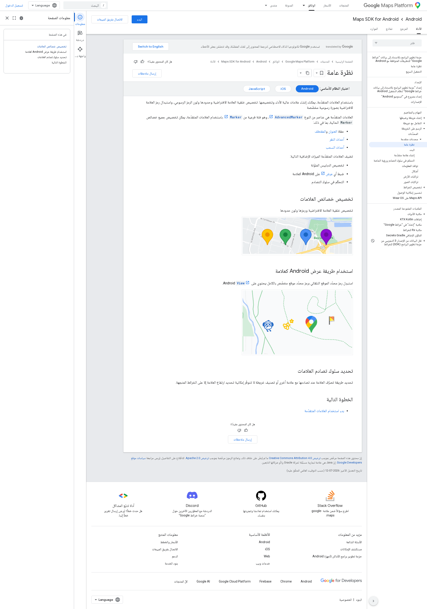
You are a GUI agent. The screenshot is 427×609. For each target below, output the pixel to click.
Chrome (286, 581)
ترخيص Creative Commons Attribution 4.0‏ (294, 458)
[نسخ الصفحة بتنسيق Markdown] (308, 73)
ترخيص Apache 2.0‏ (197, 458)
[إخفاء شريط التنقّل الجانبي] (373, 601)
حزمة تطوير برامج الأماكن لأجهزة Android (337, 556)
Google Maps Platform (299, 61)
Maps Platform (397, 5)
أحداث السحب (335, 147)
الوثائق (311, 5)
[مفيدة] (142, 61)
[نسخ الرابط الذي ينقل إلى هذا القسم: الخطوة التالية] (322, 400)
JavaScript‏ (257, 89)
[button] (398, 118)
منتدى (273, 5)
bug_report (21, 18)
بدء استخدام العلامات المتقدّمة (324, 411)
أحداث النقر (337, 139)
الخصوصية (345, 599)
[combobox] (85, 5)
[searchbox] (397, 43)
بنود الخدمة (171, 563)
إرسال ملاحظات (147, 73)
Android (414, 19)
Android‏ (307, 89)
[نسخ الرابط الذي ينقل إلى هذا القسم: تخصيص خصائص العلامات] (295, 199)
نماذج (389, 29)
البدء (139, 19)
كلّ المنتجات (181, 581)
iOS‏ (283, 89)
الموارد (374, 29)
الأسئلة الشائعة (354, 542)
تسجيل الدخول (14, 5)
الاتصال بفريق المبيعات (110, 19)
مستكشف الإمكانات (351, 549)
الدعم (175, 556)
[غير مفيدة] (135, 61)
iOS (267, 549)
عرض (329, 174)
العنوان (332, 131)
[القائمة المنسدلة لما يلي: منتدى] (264, 5)
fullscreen (14, 18)
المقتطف (320, 131)
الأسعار (327, 5)
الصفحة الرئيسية (344, 61)
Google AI (203, 581)
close (7, 18)
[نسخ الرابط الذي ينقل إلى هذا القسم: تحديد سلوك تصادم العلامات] (293, 371)
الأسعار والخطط (169, 542)
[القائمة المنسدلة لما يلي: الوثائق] (302, 5)
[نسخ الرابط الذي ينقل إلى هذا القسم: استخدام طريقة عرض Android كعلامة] (270, 271)
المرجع (404, 29)
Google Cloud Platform (235, 581)
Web (267, 556)
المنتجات (344, 5)
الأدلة (419, 29)
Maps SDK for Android (376, 19)
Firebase (266, 581)
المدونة (289, 5)
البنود (359, 599)
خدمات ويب (263, 563)
